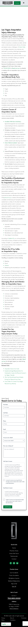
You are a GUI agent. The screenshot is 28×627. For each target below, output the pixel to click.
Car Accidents (14, 573)
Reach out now (16, 68)
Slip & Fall (14, 584)
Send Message (8, 507)
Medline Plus (11, 238)
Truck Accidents (14, 575)
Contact (17, 3)
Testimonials (14, 556)
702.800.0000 (6, 68)
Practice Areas (14, 551)
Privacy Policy (14, 474)
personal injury (7, 197)
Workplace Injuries (14, 578)
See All (14, 586)
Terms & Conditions (12, 619)
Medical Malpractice (14, 581)
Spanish (8, 624)
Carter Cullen (22, 47)
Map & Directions (14, 608)
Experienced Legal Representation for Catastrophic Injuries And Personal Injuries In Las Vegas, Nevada (15, 373)
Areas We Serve (14, 553)
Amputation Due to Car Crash (12, 369)
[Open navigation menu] (23, 2)
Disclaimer (23, 618)
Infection (7, 265)
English (4, 624)
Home (14, 548)
